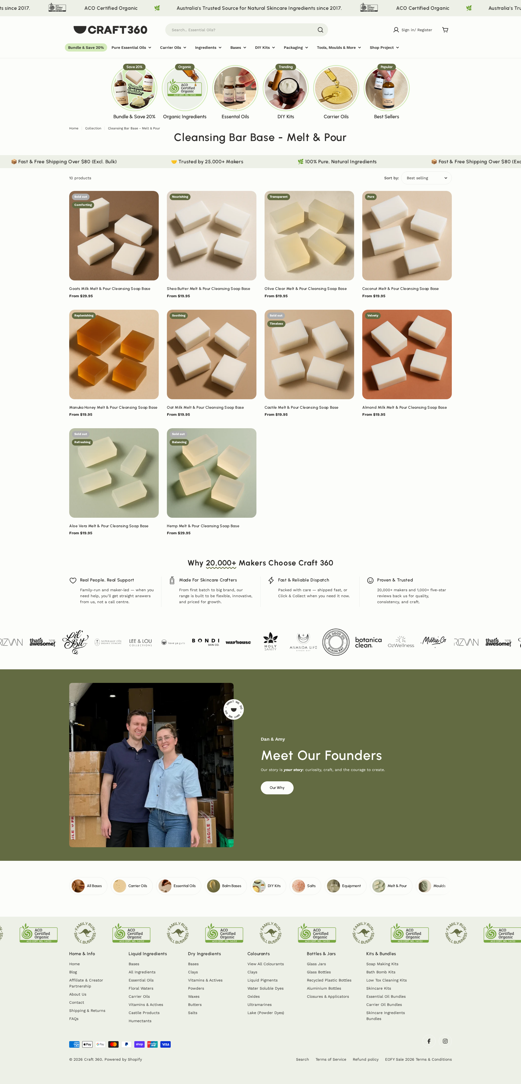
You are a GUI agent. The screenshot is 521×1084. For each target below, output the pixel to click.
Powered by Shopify (123, 1059)
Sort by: (391, 178)
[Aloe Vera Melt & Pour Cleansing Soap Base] (114, 473)
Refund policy (366, 1059)
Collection (93, 128)
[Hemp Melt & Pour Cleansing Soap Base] (211, 473)
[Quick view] (150, 202)
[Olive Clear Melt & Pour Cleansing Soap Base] (309, 235)
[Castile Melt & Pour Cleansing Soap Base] (309, 354)
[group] (134, 92)
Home (73, 128)
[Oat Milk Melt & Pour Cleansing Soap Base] (211, 354)
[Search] (320, 30)
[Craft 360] (302, 8)
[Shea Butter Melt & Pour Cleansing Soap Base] (211, 235)
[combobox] (246, 29)
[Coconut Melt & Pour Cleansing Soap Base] (407, 235)
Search (302, 1059)
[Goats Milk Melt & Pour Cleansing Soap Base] (114, 235)
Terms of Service (331, 1059)
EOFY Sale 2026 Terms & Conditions (418, 1059)
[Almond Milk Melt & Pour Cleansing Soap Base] (407, 354)
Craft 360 (93, 1059)
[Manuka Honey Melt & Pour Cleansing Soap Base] (114, 354)
